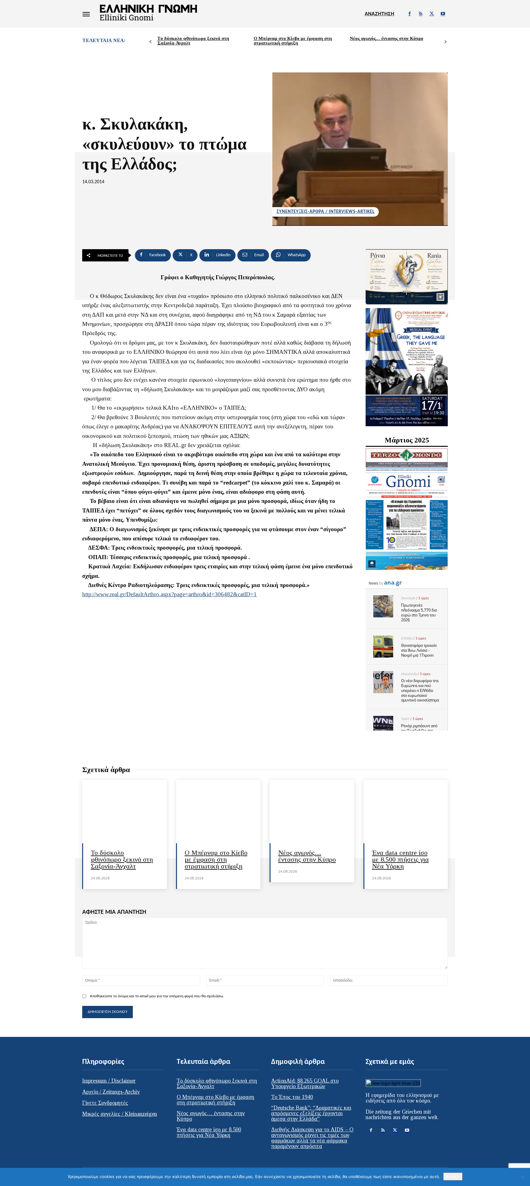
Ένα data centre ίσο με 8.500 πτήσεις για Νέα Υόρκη (400, 859)
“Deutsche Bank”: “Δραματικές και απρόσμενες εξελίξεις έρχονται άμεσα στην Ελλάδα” (311, 1113)
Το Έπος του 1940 (292, 1097)
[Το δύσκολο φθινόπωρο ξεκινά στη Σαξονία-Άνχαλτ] (124, 812)
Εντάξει (453, 1176)
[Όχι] (522, 1177)
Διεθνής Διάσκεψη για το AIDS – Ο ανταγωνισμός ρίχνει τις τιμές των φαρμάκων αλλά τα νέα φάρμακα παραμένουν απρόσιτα (312, 1137)
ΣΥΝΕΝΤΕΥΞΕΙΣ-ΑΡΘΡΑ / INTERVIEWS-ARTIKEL (325, 212)
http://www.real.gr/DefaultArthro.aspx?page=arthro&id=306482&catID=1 (169, 594)
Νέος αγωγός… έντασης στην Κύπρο (386, 38)
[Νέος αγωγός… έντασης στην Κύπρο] (312, 812)
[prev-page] (150, 42)
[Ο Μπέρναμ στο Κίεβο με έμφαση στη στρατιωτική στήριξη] (218, 812)
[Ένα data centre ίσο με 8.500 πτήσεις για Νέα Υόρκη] (405, 812)
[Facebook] (409, 14)
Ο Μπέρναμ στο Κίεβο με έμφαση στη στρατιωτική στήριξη (293, 40)
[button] (379, 14)
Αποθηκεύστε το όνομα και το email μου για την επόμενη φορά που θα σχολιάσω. (157, 996)
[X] (432, 14)
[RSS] (420, 14)
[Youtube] (443, 14)
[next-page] (445, 42)
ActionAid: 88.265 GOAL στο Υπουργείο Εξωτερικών (305, 1083)
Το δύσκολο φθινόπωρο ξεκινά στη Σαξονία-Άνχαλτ (193, 40)
